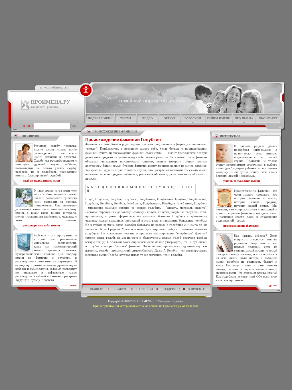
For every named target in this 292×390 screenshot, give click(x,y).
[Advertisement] (146, 270)
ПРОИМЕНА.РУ (50, 102)
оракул (169, 118)
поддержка (171, 289)
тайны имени (218, 118)
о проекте (196, 289)
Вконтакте (268, 118)
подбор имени (100, 118)
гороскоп (192, 118)
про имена (244, 118)
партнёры (144, 289)
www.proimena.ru (54, 87)
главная (96, 289)
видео (147, 118)
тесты (125, 118)
